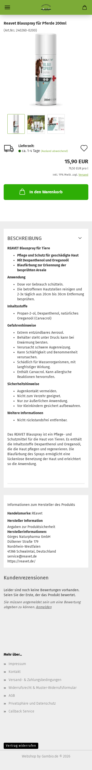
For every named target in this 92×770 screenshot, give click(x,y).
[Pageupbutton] (78, 762)
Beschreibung (24, 238)
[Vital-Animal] (46, 7)
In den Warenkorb (46, 192)
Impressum (17, 664)
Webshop (29, 756)
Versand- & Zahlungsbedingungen (35, 680)
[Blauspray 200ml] (46, 70)
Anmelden (44, 607)
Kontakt (15, 672)
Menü (7, 7)
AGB (12, 696)
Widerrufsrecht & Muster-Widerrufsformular (43, 688)
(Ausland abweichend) (54, 151)
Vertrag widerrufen (21, 745)
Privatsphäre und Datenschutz (32, 703)
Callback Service (21, 711)
